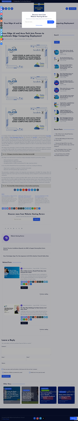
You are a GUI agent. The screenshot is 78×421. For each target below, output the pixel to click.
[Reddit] (1, 21)
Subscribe (51, 21)
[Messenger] (1, 34)
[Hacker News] (1, 39)
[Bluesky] (1, 12)
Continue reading (39, 25)
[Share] (1, 44)
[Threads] (1, 23)
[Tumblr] (1, 18)
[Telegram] (1, 32)
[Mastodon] (1, 9)
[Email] (1, 41)
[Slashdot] (1, 28)
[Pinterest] (1, 14)
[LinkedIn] (1, 16)
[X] (1, 25)
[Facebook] (1, 7)
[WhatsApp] (1, 37)
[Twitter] (1, 30)
